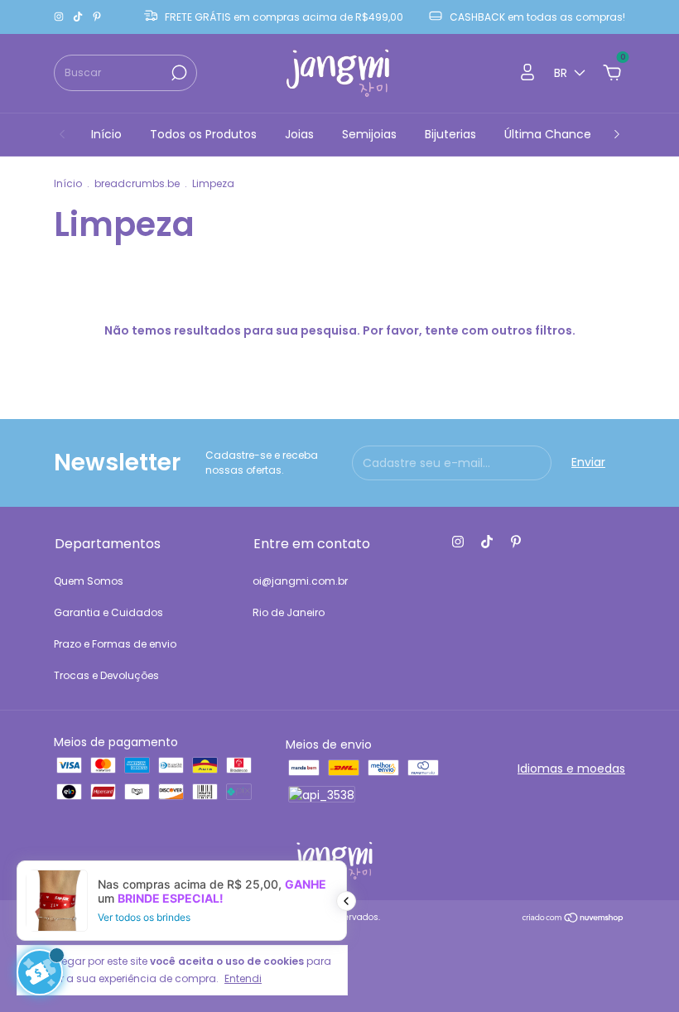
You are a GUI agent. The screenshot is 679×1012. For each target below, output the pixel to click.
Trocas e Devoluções (106, 675)
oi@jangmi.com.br (300, 581)
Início (106, 134)
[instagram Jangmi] (60, 17)
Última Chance (547, 134)
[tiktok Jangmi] (79, 17)
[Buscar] (177, 72)
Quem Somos (88, 581)
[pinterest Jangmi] (97, 17)
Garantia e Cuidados (108, 612)
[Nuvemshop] (573, 919)
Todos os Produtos (203, 134)
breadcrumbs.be (137, 183)
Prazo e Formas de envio (115, 644)
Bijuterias (450, 134)
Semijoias (369, 134)
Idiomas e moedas (571, 768)
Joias (299, 134)
